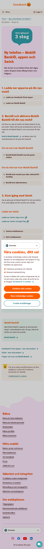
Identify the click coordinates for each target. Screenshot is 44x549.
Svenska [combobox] (12, 246)
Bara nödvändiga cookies (22, 296)
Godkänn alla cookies (22, 288)
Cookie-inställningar (22, 303)
